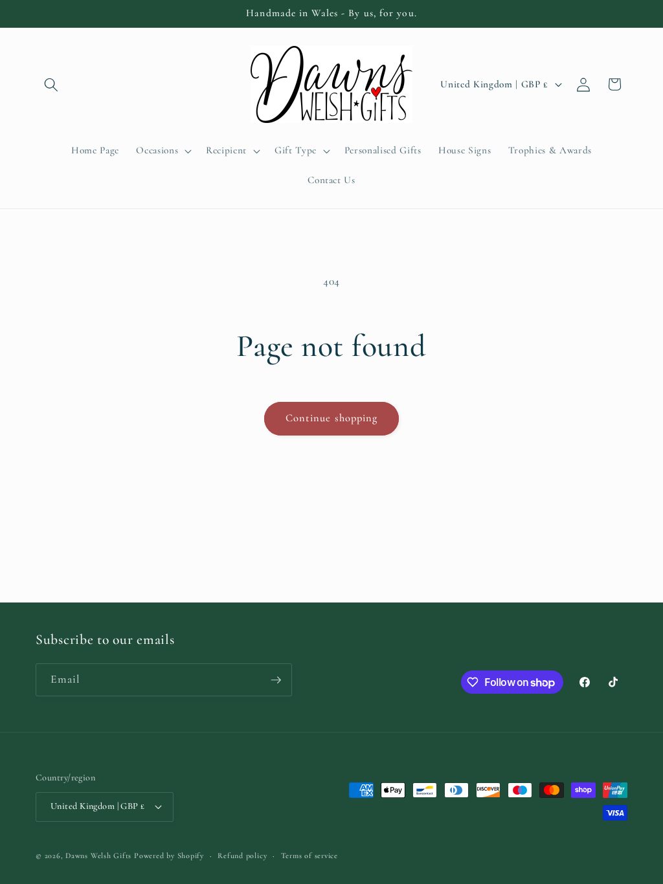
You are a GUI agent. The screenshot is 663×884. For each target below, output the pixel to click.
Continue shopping (332, 418)
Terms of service (309, 855)
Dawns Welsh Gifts (98, 855)
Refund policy (242, 855)
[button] (51, 84)
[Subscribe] (275, 680)
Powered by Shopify (169, 855)
